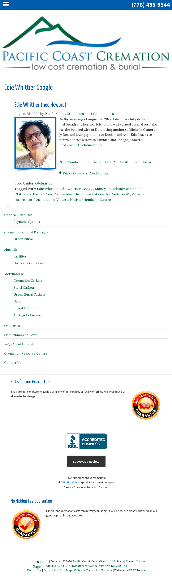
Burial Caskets (24, 288)
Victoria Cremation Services (93, 570)
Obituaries (43, 183)
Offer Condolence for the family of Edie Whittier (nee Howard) (106, 162)
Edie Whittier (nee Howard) (40, 105)
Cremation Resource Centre (25, 353)
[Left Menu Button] (7, 5)
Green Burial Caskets (29, 294)
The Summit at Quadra (92, 194)
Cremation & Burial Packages (26, 232)
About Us (10, 250)
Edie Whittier (47, 189)
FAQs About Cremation (21, 344)
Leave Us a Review (86, 461)
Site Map (66, 570)
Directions (34, 570)
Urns (17, 301)
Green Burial (23, 239)
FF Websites (136, 570)
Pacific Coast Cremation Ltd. (92, 561)
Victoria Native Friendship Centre (83, 199)
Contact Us (12, 363)
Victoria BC (121, 194)
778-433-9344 (69, 482)
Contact (141, 561)
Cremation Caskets (27, 281)
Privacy (119, 561)
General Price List (18, 215)
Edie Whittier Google (76, 189)
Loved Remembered (28, 308)
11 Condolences (101, 113)
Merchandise (14, 274)
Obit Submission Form (21, 335)
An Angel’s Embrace (28, 315)
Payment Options (26, 222)
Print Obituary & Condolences (85, 173)
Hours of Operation (28, 263)
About (130, 561)
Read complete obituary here (81, 145)
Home (8, 206)
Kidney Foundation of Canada (118, 189)
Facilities (19, 256)
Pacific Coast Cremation (52, 194)
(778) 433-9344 (151, 4)
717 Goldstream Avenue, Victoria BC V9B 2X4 (96, 566)
